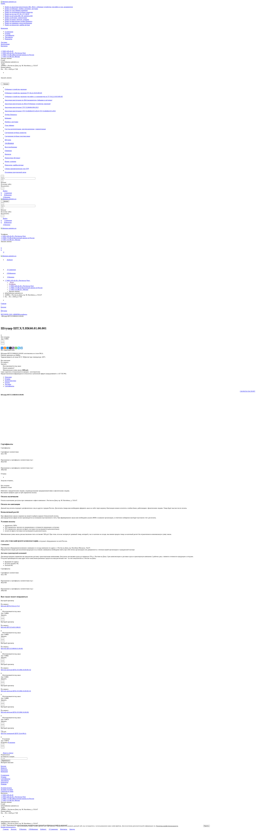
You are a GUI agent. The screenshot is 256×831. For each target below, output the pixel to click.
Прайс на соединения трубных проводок (19, 12)
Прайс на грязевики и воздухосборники (18, 23)
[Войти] (2, 246)
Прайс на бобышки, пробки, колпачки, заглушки (21, 9)
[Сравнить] (2, 343)
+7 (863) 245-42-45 (7, 51)
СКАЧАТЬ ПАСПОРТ (247, 391)
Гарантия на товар (7, 791)
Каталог (3, 766)
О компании (9, 32)
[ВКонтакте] (2, 348)
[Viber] (13, 348)
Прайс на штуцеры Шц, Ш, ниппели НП (19, 16)
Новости (4, 768)
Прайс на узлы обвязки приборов (16, 10)
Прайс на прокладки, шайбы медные (17, 25)
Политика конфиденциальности (167, 826)
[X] (10, 348)
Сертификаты (9, 35)
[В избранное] (2, 341)
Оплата (7, 382)
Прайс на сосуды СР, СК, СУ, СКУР (17, 14)
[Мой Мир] (7, 348)
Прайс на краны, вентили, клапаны (17, 19)
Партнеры (4, 770)
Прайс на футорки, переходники (16, 18)
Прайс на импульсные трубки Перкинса (18, 21)
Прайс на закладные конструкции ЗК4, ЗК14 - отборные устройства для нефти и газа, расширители (39, 7)
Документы (9, 37)
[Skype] (19, 348)
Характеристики (10, 381)
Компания (4, 771)
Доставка (8, 384)
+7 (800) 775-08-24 (17, 55)
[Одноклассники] (5, 348)
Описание (8, 377)
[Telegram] (21, 348)
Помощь (3, 784)
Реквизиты (8, 39)
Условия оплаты (6, 788)
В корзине (11, 742)
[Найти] (2, 188)
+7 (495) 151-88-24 (10, 56)
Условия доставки (7, 789)
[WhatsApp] (16, 348)
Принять (206, 826)
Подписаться (6, 760)
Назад (12, 282)
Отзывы (7, 33)
